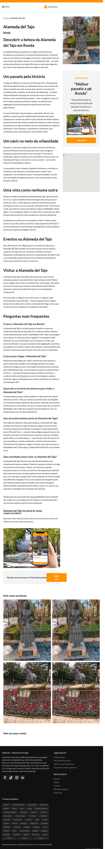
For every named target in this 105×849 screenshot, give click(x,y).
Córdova (44, 812)
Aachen (6, 805)
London (6, 823)
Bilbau (14, 809)
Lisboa (45, 820)
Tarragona (16, 835)
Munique (17, 827)
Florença (33, 816)
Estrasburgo (21, 816)
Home (6, 18)
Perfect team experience (64, 764)
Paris (45, 827)
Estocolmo (7, 816)
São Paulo (6, 835)
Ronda (6, 32)
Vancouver (35, 835)
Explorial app (59, 757)
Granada (7, 820)
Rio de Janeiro (24, 831)
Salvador (35, 831)
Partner (57, 779)
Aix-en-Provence (18, 805)
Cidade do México (10, 812)
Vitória (24, 838)
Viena (9, 838)
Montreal (44, 823)
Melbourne (34, 823)
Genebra (44, 816)
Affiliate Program (61, 789)
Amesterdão (32, 805)
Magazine (58, 793)
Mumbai (7, 827)
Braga (30, 809)
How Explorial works (62, 761)
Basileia (6, 809)
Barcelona (43, 805)
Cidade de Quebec (41, 809)
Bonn (22, 809)
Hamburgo (17, 820)
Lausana (28, 820)
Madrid (14, 823)
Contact (57, 786)
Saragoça (44, 831)
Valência (26, 835)
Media (56, 782)
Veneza (45, 835)
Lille (37, 820)
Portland (6, 831)
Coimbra (24, 812)
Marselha (23, 823)
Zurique (41, 838)
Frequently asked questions (65, 768)
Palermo (36, 827)
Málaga (26, 827)
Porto (14, 831)
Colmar (33, 812)
